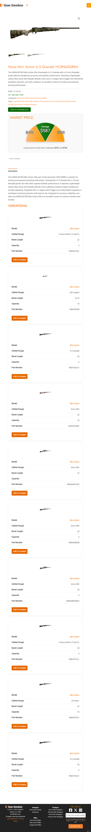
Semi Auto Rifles (35, 820)
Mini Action (74, 229)
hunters (56, 101)
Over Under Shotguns (55, 810)
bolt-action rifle (26, 101)
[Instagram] (80, 810)
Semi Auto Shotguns (55, 814)
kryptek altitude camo (68, 101)
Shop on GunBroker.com (19, 110)
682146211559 (17, 95)
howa (50, 101)
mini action (18, 105)
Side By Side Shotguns (55, 812)
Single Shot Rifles (35, 825)
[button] (27, 5)
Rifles (45, 98)
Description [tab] (13, 171)
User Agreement (12, 819)
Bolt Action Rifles (23, 98)
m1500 (10, 105)
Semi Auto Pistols (35, 810)
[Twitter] (75, 810)
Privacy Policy (73, 820)
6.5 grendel (16, 101)
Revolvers (35, 812)
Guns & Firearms (36, 98)
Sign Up (75, 826)
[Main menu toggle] (89, 5)
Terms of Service (81, 820)
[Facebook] (70, 810)
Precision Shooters (29, 105)
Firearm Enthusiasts (40, 101)
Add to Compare (14, 158)
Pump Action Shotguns (55, 817)
